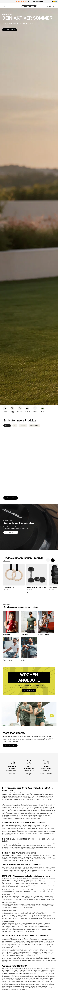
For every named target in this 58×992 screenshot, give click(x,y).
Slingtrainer (34, 891)
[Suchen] (46, 5)
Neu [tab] (15, 425)
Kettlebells (7, 891)
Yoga (23, 926)
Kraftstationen (37, 899)
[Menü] (4, 5)
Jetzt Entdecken (8, 29)
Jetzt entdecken (9, 532)
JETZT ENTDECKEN (28, 690)
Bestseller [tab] (7, 425)
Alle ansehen (6, 561)
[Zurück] (48, 560)
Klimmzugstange (14, 891)
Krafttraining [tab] (23, 425)
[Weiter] (53, 560)
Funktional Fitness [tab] (34, 425)
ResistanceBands (50, 954)
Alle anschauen (9, 498)
